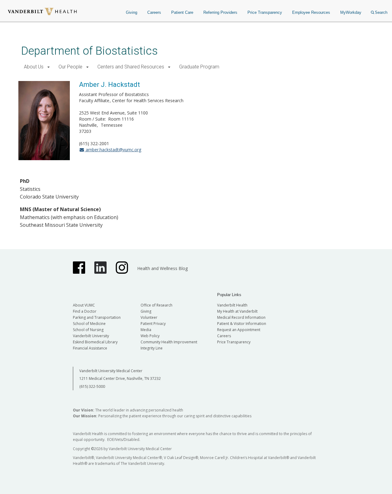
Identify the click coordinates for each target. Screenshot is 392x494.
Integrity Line (152, 348)
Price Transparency (264, 12)
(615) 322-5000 (92, 386)
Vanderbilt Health (232, 305)
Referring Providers (220, 12)
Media (146, 329)
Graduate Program (199, 67)
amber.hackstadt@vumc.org (113, 149)
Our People (70, 67)
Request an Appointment (238, 329)
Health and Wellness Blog (162, 268)
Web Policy (150, 335)
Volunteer (149, 317)
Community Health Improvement (169, 342)
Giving (131, 12)
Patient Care (182, 12)
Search (381, 12)
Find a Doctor (84, 311)
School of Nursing (88, 329)
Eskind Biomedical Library (95, 342)
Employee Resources (311, 12)
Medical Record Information (241, 317)
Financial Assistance (90, 348)
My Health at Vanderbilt (237, 311)
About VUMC (84, 305)
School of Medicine (89, 323)
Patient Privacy (153, 323)
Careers (154, 12)
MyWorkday (350, 12)
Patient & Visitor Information (241, 323)
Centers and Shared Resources (130, 67)
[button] (48, 67)
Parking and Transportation (97, 317)
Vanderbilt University (91, 335)
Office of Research (156, 305)
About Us (33, 67)
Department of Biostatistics (89, 50)
